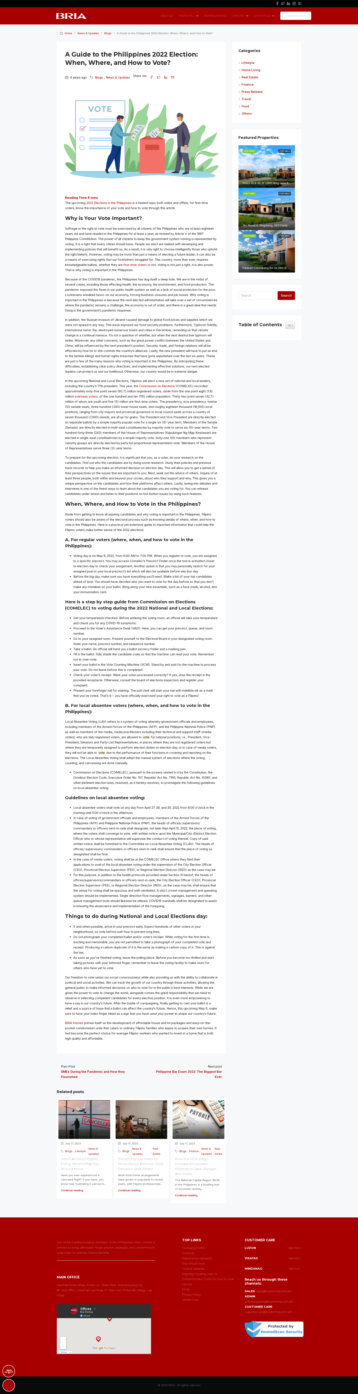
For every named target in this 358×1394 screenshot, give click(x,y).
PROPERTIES (186, 15)
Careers (187, 1284)
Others (247, 113)
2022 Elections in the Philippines (109, 203)
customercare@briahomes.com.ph (268, 1312)
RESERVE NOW (296, 15)
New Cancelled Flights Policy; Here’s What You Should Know (80, 1164)
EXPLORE (238, 15)
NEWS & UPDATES (215, 15)
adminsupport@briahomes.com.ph (269, 1301)
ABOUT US (166, 15)
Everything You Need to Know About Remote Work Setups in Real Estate (140, 1164)
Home (68, 33)
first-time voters (135, 265)
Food (245, 106)
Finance (194, 1151)
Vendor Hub (190, 1300)
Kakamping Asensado (197, 1258)
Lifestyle (80, 1151)
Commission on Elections (157, 386)
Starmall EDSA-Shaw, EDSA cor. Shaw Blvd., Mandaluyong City (100, 1285)
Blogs (107, 33)
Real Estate (156, 1151)
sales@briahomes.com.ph (273, 1291)
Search (286, 295)
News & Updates (88, 33)
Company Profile (193, 1248)
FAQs (185, 1289)
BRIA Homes (74, 1023)
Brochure (188, 1253)
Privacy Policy (191, 1294)
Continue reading (72, 1190)
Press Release (252, 92)
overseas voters (86, 396)
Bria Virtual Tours (193, 1263)
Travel (246, 99)
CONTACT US (262, 15)
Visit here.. (294, 1248)
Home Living (251, 70)
